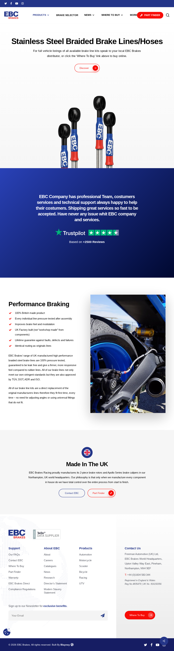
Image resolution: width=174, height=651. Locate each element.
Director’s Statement (55, 583)
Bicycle (83, 571)
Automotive (85, 554)
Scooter (83, 566)
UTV (81, 583)
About (47, 554)
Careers (48, 560)
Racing (83, 577)
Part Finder (14, 571)
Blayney (65, 644)
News (47, 571)
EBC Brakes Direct (19, 583)
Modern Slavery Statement (53, 591)
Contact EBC (15, 560)
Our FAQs (14, 554)
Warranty (13, 577)
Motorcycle (85, 560)
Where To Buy (16, 566)
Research (49, 577)
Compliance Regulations (22, 589)
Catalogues (50, 566)
